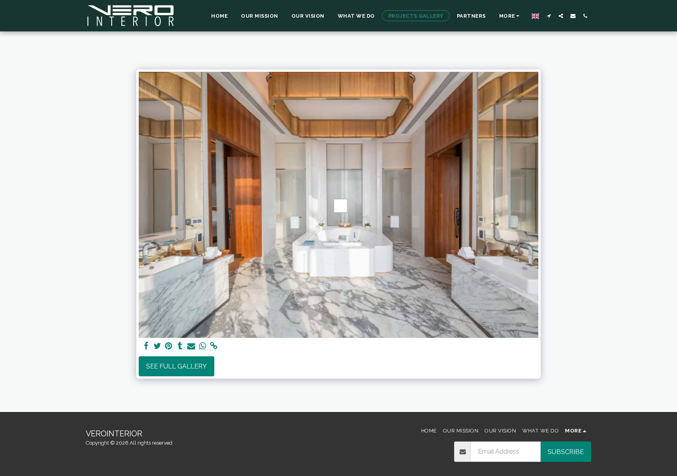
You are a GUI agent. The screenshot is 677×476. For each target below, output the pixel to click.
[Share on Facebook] (146, 346)
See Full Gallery (176, 366)
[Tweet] (157, 346)
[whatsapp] (203, 346)
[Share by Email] (191, 346)
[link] (214, 346)
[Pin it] (169, 346)
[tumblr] (180, 346)
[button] (548, 15)
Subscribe (566, 452)
